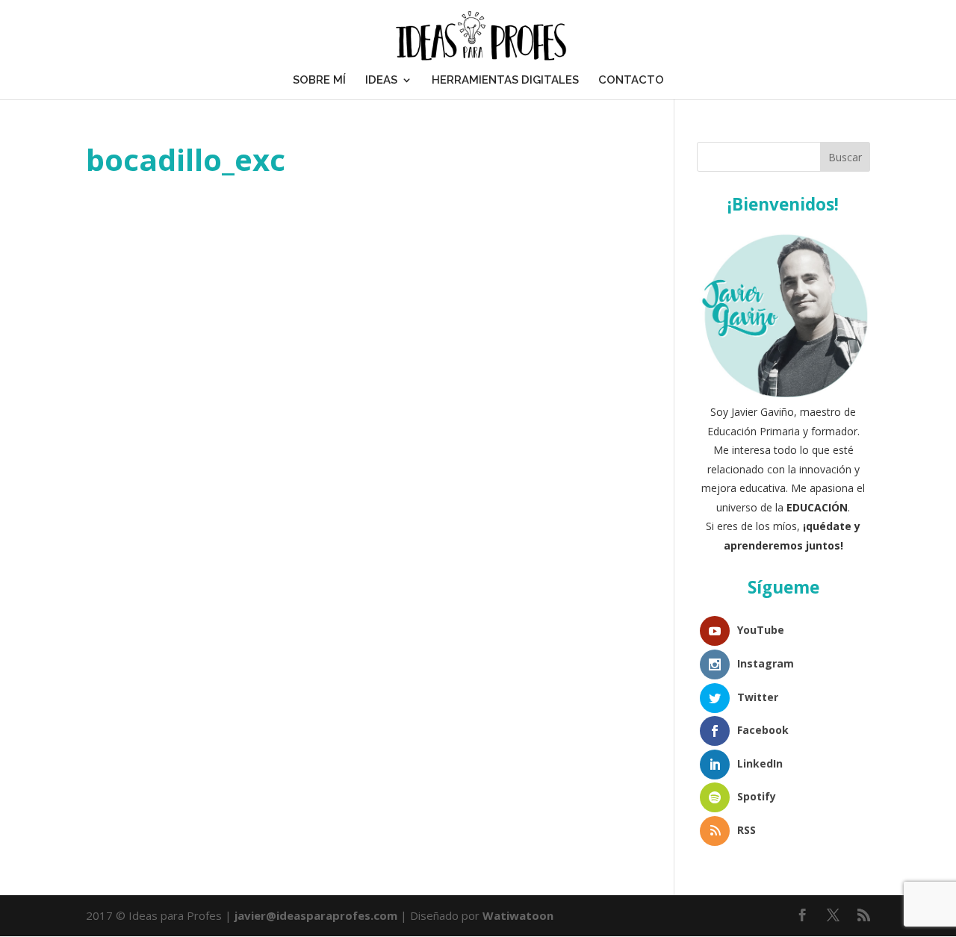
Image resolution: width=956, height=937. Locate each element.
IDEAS (381, 80)
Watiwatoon (517, 915)
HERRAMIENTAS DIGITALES (505, 80)
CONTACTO (631, 80)
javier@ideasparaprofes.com (316, 915)
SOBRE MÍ (319, 80)
